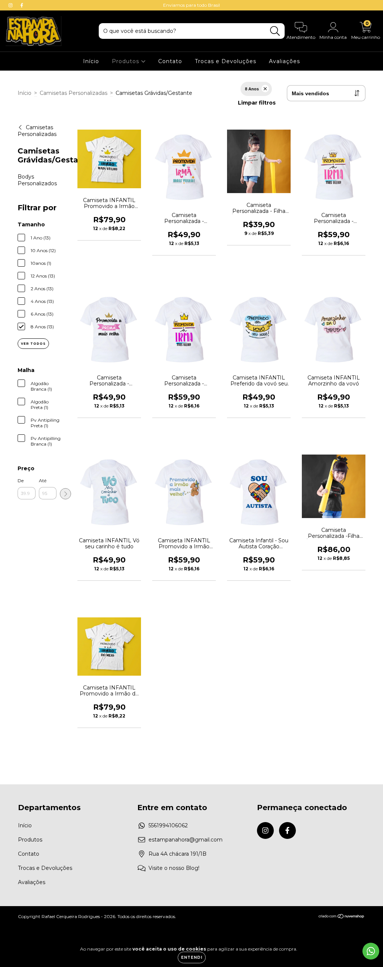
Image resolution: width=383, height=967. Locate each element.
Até (42, 480)
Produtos (126, 61)
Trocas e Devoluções (225, 61)
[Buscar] (275, 31)
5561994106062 (168, 825)
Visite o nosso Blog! (173, 868)
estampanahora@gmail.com (185, 839)
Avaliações (284, 61)
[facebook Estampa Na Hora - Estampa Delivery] (22, 5)
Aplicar (65, 493)
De (21, 480)
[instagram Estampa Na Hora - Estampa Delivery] (11, 5)
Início (91, 61)
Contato (170, 61)
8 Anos (252, 89)
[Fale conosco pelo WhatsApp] (370, 951)
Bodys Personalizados (37, 180)
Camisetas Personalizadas (73, 93)
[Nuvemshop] (341, 917)
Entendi (191, 957)
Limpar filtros (257, 102)
